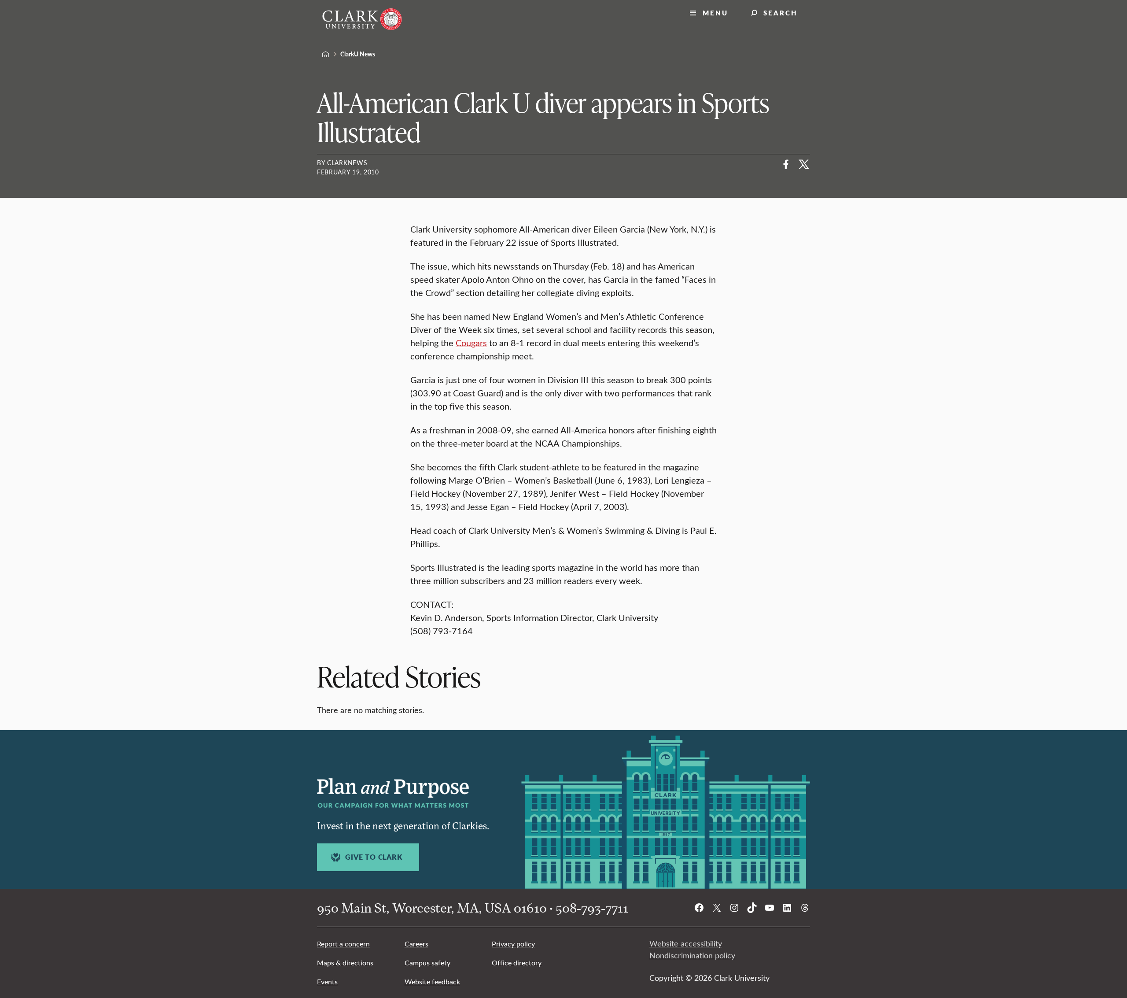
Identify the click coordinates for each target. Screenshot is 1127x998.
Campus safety (427, 962)
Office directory (516, 962)
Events (327, 981)
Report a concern (343, 943)
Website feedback (432, 981)
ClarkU (325, 54)
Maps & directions (345, 962)
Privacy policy (513, 943)
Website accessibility (685, 943)
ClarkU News (357, 53)
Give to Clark (373, 857)
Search (780, 12)
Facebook (786, 164)
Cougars (471, 342)
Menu (715, 12)
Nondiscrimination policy (692, 955)
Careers (416, 943)
